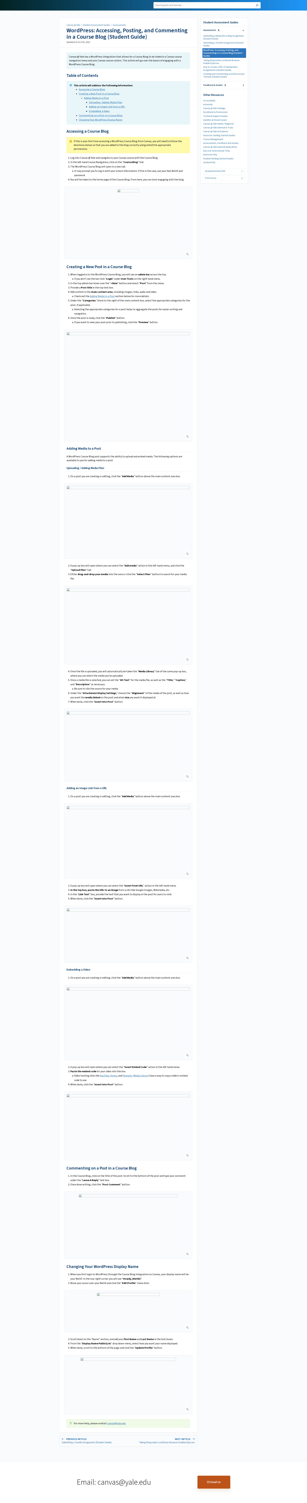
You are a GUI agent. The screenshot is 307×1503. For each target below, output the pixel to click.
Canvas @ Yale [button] (54, 2)
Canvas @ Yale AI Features (215, 131)
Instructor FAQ (210, 154)
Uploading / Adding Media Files (105, 102)
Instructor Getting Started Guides (219, 135)
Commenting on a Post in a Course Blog (100, 115)
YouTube (104, 1075)
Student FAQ (209, 162)
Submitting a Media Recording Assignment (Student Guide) (223, 37)
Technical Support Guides (215, 116)
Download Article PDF (215, 171)
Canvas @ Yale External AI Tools (218, 127)
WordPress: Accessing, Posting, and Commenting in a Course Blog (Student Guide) (127, 33)
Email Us (215, 1482)
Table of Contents (82, 75)
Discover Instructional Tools (216, 150)
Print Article (210, 178)
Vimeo (113, 1075)
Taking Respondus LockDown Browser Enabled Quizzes (221, 62)
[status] (128, 60)
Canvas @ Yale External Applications (220, 147)
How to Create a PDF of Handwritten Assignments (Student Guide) (220, 69)
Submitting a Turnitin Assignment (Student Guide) (223, 44)
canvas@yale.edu (116, 1423)
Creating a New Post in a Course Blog (99, 94)
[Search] (257, 5)
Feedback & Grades (214, 85)
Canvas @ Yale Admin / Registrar (218, 123)
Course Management (213, 139)
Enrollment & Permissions (215, 112)
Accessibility (209, 100)
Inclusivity (208, 104)
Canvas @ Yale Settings (214, 108)
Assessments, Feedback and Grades (221, 143)
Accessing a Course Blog (92, 89)
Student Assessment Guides (96, 25)
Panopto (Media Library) (136, 1075)
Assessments (119, 25)
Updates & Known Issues (215, 120)
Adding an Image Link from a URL (107, 106)
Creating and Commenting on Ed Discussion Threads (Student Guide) (223, 75)
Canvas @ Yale (73, 25)
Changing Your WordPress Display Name (100, 120)
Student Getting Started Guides (218, 158)
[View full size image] (128, 222)
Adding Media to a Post (96, 98)
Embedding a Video (99, 111)
